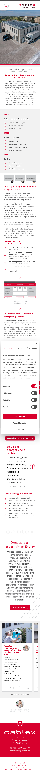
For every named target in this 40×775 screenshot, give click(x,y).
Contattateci (18, 607)
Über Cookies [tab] (32, 348)
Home (10, 69)
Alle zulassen (20, 416)
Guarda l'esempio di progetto (18, 438)
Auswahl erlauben (20, 423)
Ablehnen (20, 429)
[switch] (34, 393)
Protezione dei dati (20, 765)
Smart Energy (26, 69)
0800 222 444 (24, 748)
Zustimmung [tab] (7, 348)
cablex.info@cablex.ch (20, 750)
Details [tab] (19, 348)
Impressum (20, 767)
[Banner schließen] (36, 343)
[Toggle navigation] (6, 6)
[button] (11, 694)
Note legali (20, 763)
